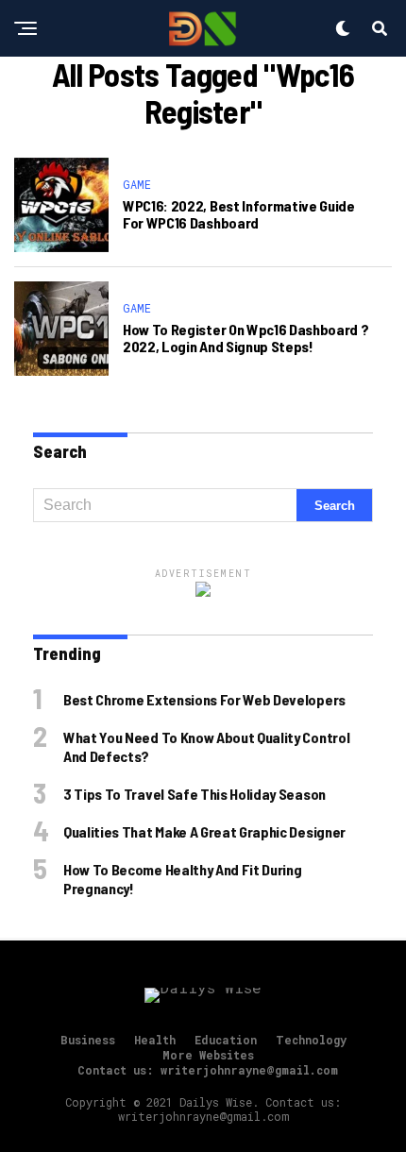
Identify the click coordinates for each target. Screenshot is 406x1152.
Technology (311, 1039)
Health (155, 1039)
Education (226, 1039)
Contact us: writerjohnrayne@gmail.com (207, 1069)
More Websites (208, 1054)
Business (87, 1039)
